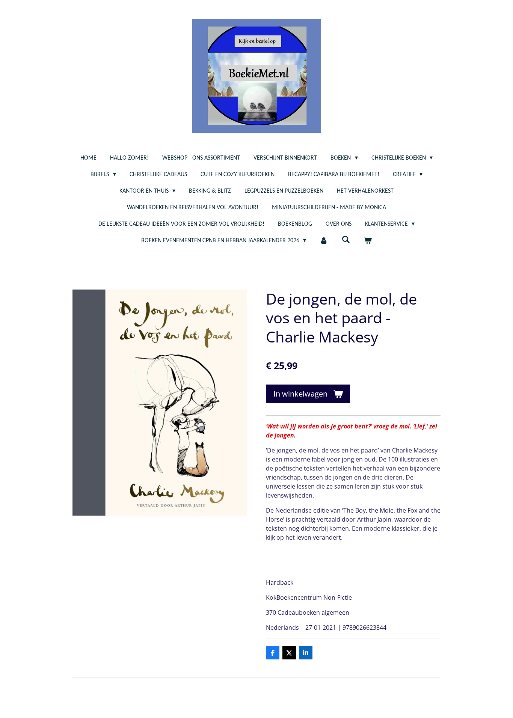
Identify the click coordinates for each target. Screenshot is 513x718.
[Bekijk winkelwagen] (368, 240)
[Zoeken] (346, 240)
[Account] (324, 240)
